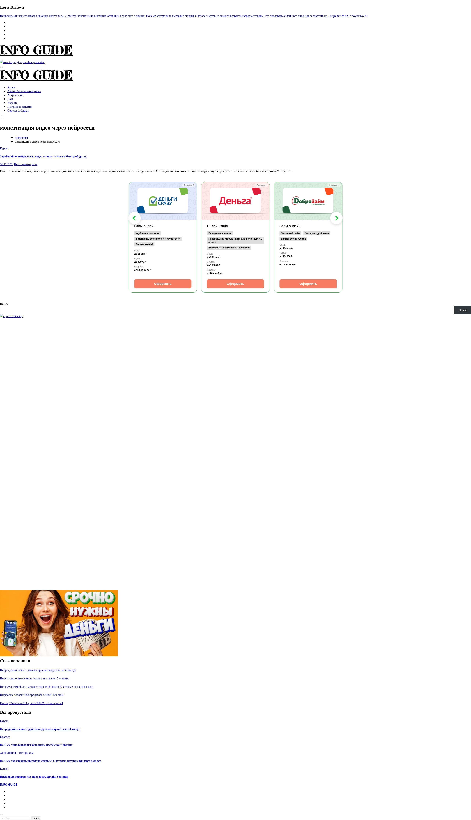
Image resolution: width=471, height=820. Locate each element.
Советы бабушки (18, 110)
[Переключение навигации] (1, 67)
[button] (134, 218)
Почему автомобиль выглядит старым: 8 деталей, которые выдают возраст (46, 686)
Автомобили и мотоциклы (24, 91)
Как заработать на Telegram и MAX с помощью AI (31, 703)
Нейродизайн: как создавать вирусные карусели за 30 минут (38, 670)
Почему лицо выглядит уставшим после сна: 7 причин (34, 678)
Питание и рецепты (19, 106)
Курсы (11, 87)
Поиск (4, 304)
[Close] (1, 814)
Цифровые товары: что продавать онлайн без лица (32, 695)
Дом (10, 99)
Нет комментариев (25, 164)
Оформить (163, 284)
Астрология (14, 95)
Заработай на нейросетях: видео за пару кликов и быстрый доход (43, 156)
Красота (12, 103)
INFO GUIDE (36, 50)
